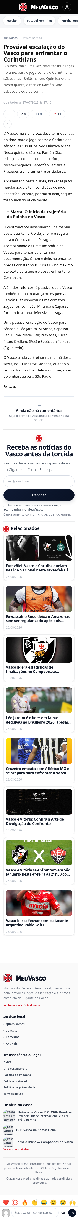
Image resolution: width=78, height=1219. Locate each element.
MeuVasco (10, 38)
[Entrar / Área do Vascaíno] (67, 6)
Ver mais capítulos (16, 1149)
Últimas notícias (32, 38)
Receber (39, 495)
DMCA (7, 1062)
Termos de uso (13, 1094)
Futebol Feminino (39, 21)
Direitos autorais (15, 1068)
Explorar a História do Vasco (22, 1005)
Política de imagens (17, 1075)
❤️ (5, 1202)
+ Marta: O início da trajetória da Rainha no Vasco (36, 214)
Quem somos (15, 1024)
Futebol (12, 21)
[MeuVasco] (39, 7)
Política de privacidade (19, 1087)
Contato (11, 1030)
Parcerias (12, 1037)
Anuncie (12, 1044)
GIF (63, 1212)
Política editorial (15, 1081)
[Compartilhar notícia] (7, 124)
